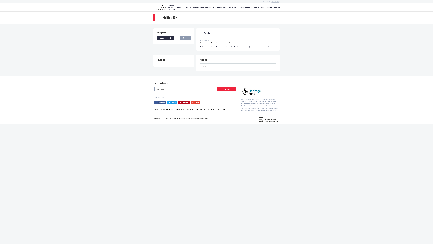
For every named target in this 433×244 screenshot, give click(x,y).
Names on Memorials (166, 109)
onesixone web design (271, 121)
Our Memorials (180, 109)
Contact (225, 109)
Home (156, 109)
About (218, 109)
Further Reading (200, 109)
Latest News (210, 109)
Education (190, 109)
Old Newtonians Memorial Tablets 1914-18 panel (217, 43)
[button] (185, 38)
